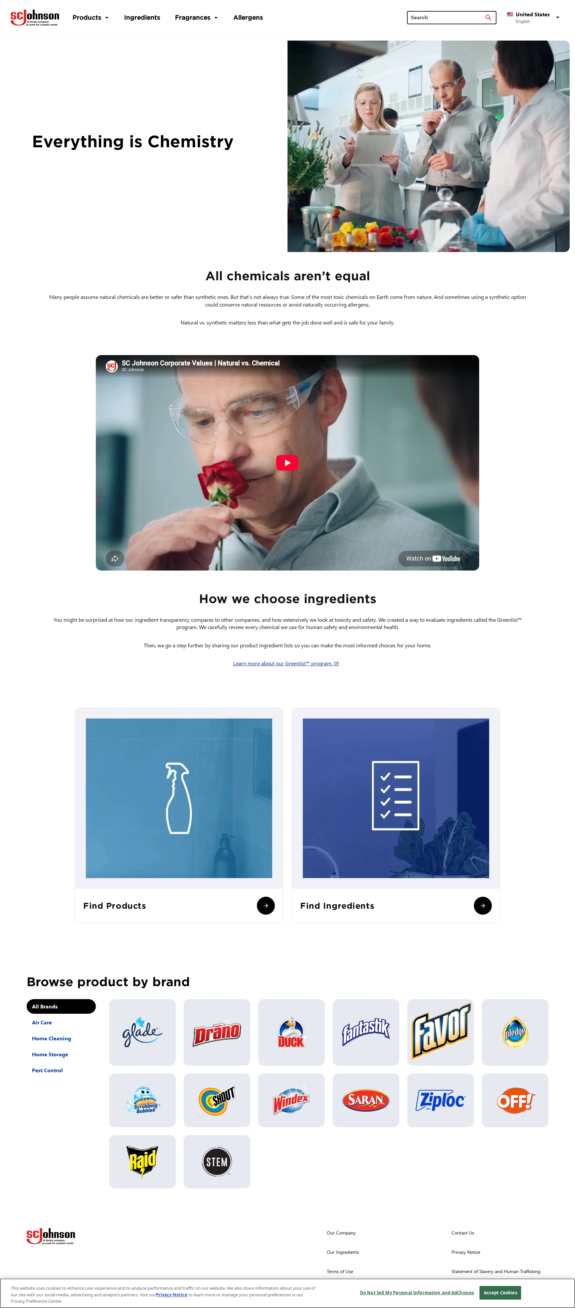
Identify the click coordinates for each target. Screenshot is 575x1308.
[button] (534, 17)
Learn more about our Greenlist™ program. (287, 663)
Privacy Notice (171, 1295)
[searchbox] (447, 17)
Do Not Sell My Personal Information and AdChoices (417, 1292)
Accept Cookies (500, 1292)
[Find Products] (266, 906)
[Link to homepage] (35, 18)
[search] (488, 18)
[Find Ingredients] (483, 906)
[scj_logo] (51, 1236)
